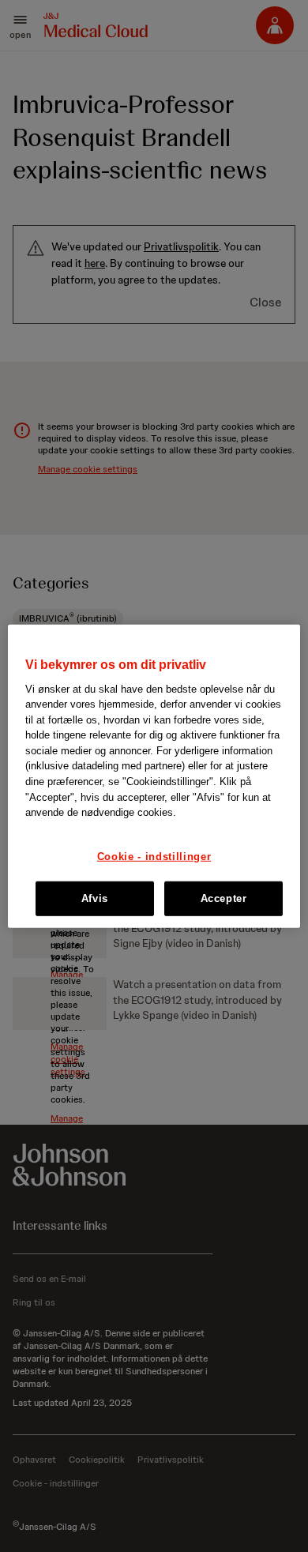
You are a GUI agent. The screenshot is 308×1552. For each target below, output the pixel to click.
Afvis (94, 898)
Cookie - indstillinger (154, 856)
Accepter (224, 898)
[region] (154, 775)
